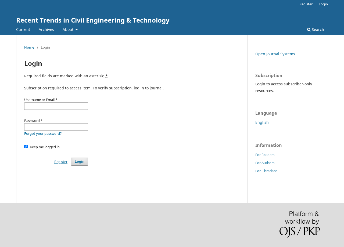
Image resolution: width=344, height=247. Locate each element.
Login (323, 4)
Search (317, 29)
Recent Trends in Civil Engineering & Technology (93, 20)
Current (23, 29)
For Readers (264, 154)
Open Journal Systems (275, 53)
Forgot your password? (43, 133)
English (262, 122)
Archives (46, 29)
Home (29, 47)
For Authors (264, 162)
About (68, 29)
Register (306, 4)
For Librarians (266, 170)
